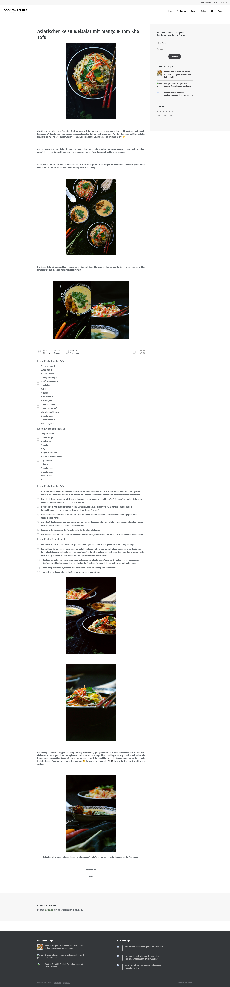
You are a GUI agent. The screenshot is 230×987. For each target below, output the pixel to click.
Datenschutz (57, 983)
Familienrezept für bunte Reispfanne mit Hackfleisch (143, 946)
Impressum (66, 983)
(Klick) (110, 761)
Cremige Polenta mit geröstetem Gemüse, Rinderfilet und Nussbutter (177, 84)
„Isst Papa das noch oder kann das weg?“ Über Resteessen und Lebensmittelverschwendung (141, 957)
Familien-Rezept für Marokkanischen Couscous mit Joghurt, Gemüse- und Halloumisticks (178, 74)
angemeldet (49, 910)
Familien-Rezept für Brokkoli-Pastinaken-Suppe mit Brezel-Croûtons (178, 94)
